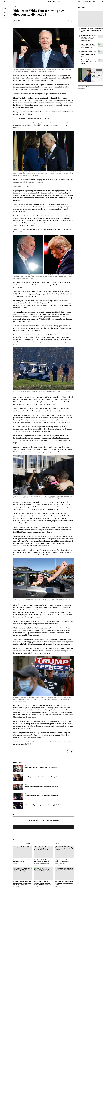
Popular (58, 843)
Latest (28, 843)
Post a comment (43, 827)
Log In (101, 1)
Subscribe (80, 1)
